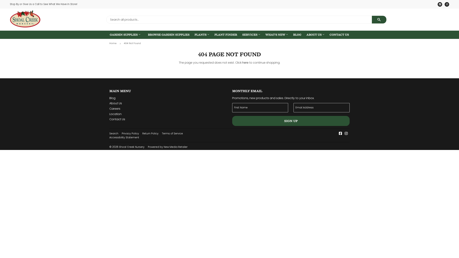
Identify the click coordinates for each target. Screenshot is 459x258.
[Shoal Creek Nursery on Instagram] (346, 134)
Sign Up (291, 121)
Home (113, 43)
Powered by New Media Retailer (168, 147)
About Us (314, 35)
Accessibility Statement (124, 137)
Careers (114, 109)
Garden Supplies (124, 35)
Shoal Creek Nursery (132, 147)
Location (115, 114)
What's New (275, 35)
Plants (201, 35)
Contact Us (339, 35)
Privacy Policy (130, 133)
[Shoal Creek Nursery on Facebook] (340, 134)
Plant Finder (225, 35)
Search (113, 133)
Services (250, 35)
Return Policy (150, 133)
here (245, 63)
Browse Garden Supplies (169, 35)
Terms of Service (172, 133)
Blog (297, 35)
